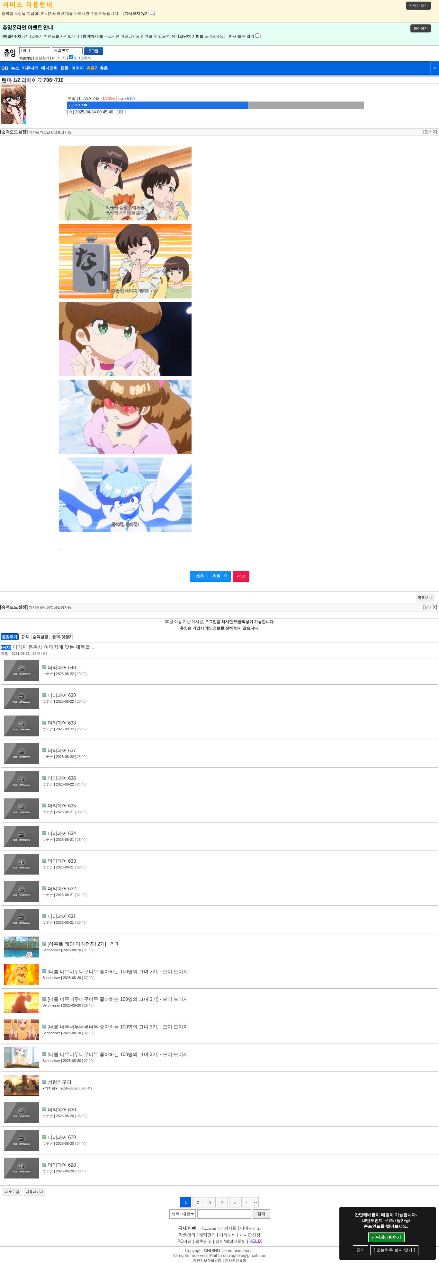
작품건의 (187, 1234)
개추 (200, 576)
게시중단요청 (235, 1260)
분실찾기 (42, 58)
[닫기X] (430, 131)
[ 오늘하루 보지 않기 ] (394, 1250)
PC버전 (184, 1241)
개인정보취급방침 (207, 1260)
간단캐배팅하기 (386, 1237)
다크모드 (59, 58)
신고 (241, 576)
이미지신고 (250, 1228)
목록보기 (425, 598)
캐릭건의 (207, 1234)
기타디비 (227, 1234)
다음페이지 (34, 1192)
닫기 (360, 1250)
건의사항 (228, 1228)
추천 (216, 576)
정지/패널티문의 (230, 1241)
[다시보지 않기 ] (139, 13)
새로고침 (12, 1192)
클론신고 (203, 1241)
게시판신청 (249, 1234)
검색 (261, 1213)
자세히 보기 (418, 5)
